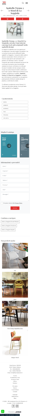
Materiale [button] (5, 108)
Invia (15, 208)
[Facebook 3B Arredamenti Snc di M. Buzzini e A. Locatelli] (13, 406)
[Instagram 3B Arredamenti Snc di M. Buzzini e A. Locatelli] (17, 406)
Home (4, 15)
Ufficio (15, 381)
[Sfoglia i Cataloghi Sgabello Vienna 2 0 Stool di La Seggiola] (7, 19)
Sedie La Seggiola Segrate (8, 229)
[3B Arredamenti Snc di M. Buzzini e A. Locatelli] (4, 3)
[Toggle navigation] (27, 3)
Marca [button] (5, 102)
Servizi (15, 388)
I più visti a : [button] (6, 118)
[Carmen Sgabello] (27, 10)
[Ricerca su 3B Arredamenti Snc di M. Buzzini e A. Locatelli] (23, 3)
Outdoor (15, 383)
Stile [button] (4, 111)
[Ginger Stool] (15, 343)
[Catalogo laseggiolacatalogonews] (9, 145)
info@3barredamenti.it (16, 373)
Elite (15, 299)
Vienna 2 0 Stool (23, 15)
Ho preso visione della (12, 203)
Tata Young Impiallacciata (15, 328)
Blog (15, 398)
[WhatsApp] (2, 411)
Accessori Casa (15, 379)
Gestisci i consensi (15, 415)
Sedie (17, 15)
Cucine (15, 376)
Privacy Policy (18, 203)
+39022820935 (16, 369)
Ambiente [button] (5, 105)
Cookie (7, 415)
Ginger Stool (15, 357)
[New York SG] (2, 10)
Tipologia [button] (5, 115)
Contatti (15, 391)
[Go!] (15, 256)
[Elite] (15, 285)
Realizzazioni (15, 396)
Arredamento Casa (10, 15)
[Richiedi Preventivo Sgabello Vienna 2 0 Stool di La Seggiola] (22, 19)
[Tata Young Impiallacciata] (15, 314)
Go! (15, 270)
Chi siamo (15, 386)
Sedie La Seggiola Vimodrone (9, 225)
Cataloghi (15, 394)
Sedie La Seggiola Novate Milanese (10, 221)
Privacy (2, 415)
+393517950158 (16, 371)
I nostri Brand (15, 390)
